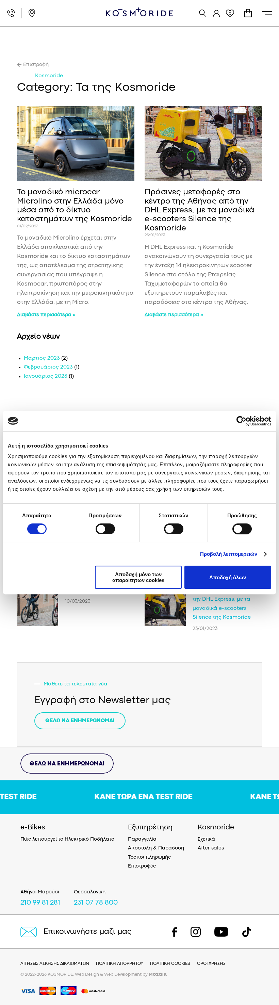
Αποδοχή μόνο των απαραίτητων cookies (138, 577)
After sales (211, 848)
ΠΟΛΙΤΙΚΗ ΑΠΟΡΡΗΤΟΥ (119, 964)
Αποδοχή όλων (227, 577)
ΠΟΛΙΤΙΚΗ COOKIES (170, 964)
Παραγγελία (142, 839)
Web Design (87, 974)
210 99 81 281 (40, 903)
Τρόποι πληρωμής (149, 857)
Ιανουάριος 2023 (45, 376)
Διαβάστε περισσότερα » (46, 315)
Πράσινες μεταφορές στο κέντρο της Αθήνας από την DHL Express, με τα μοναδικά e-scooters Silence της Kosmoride (200, 210)
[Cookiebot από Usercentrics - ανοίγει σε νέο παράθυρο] (241, 421)
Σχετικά (206, 839)
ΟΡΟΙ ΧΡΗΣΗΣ (211, 964)
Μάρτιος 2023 (42, 358)
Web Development (123, 974)
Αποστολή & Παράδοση (156, 848)
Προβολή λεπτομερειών (229, 554)
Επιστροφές (142, 866)
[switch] (105, 528)
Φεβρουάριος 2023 (48, 367)
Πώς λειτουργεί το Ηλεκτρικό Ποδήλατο (67, 839)
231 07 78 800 (96, 903)
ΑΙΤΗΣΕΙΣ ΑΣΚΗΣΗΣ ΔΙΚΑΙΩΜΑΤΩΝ (54, 964)
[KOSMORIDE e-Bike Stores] (139, 11)
